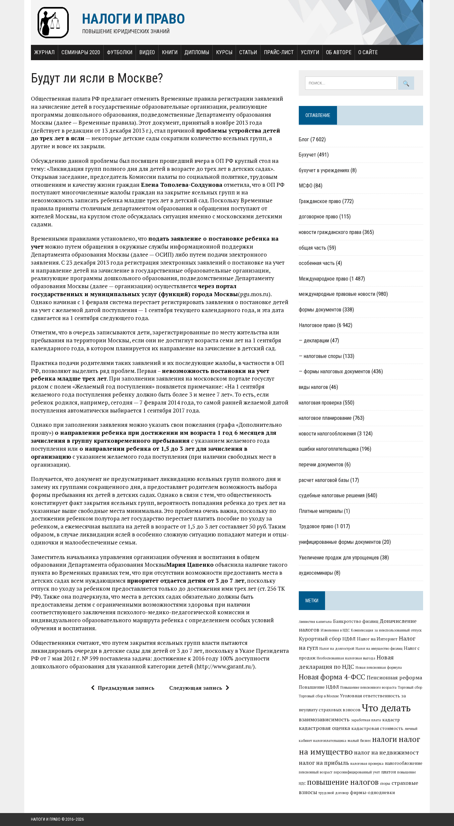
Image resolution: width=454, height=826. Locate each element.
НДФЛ (349, 639)
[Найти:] (351, 82)
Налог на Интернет (377, 639)
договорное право (318, 216)
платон (388, 772)
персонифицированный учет (357, 772)
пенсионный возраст (315, 772)
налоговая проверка (320, 403)
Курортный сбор (320, 638)
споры (385, 783)
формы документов (320, 309)
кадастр (391, 720)
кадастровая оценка (324, 728)
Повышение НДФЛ (319, 687)
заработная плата (366, 720)
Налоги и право (45, 819)
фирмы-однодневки (372, 792)
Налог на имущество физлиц (379, 648)
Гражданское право (320, 201)
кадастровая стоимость (377, 728)
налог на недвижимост (386, 752)
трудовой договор (333, 792)
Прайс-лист (279, 52)
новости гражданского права (330, 232)
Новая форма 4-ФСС (332, 676)
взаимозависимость (324, 719)
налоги (384, 739)
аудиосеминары (316, 573)
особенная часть (317, 263)
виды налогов (313, 387)
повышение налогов (343, 782)
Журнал (44, 52)
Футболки (119, 52)
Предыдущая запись (126, 687)
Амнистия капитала (315, 621)
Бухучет (307, 155)
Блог (304, 139)
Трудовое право (316, 526)
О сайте (368, 52)
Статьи (248, 52)
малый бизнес (359, 740)
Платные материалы (321, 511)
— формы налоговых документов (334, 371)
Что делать (386, 707)
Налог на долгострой (336, 648)
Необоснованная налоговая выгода (346, 658)
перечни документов (321, 464)
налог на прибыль (324, 763)
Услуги (310, 52)
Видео (147, 52)
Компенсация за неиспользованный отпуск (386, 630)
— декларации (314, 340)
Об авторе (338, 52)
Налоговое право (317, 325)
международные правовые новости (337, 294)
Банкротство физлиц (356, 621)
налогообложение (403, 763)
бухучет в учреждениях (324, 170)
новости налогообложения (327, 433)
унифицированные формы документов (340, 542)
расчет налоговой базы (324, 480)
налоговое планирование (325, 418)
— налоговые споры (320, 356)
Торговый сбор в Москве (319, 696)
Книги (169, 52)
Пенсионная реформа (394, 677)
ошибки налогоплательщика (329, 449)
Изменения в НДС (335, 630)
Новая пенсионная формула (379, 667)
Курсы (224, 52)
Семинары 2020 (80, 52)
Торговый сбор (410, 687)
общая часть (312, 248)
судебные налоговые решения (332, 495)
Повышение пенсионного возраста (368, 687)
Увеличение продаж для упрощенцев (339, 557)
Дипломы (196, 52)
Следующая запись (195, 687)
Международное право (323, 279)
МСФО (305, 185)
